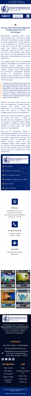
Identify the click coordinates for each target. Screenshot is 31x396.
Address (14, 208)
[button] (28, 16)
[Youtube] (9, 16)
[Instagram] (5, 16)
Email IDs (14, 249)
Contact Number (15, 231)
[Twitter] (7, 16)
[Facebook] (2, 16)
